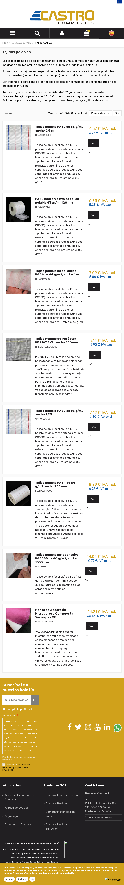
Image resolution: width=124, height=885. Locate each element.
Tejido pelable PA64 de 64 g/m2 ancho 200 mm (55, 484)
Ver (93, 143)
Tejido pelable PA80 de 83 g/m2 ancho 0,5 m (59, 128)
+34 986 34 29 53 (100, 817)
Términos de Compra (17, 824)
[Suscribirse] (35, 700)
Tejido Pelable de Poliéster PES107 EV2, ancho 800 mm (56, 340)
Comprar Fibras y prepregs (62, 795)
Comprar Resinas (56, 803)
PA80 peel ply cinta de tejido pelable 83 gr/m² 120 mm (57, 200)
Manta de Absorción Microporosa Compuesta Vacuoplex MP (54, 613)
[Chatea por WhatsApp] (113, 879)
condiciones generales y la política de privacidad (16, 767)
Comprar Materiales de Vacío (60, 814)
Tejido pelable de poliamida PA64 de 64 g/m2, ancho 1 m (57, 272)
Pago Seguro (12, 816)
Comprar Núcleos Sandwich (56, 826)
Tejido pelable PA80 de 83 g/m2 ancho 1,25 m (59, 412)
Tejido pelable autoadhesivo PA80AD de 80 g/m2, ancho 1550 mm (57, 558)
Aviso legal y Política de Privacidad (19, 797)
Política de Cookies (16, 807)
